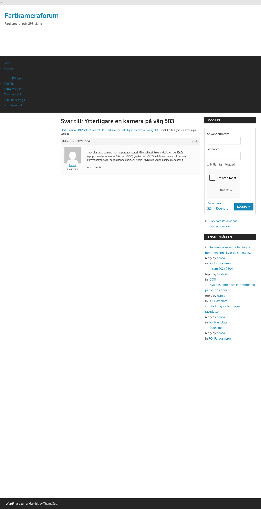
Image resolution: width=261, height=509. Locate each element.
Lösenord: (213, 149)
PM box (17, 78)
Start (7, 63)
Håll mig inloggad (222, 164)
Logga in (244, 206)
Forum (8, 68)
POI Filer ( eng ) (14, 100)
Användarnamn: (218, 134)
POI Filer (9, 84)
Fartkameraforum (32, 15)
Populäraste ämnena (223, 221)
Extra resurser (13, 89)
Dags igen (216, 328)
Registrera (214, 203)
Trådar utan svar (220, 226)
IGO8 (212, 279)
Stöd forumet (13, 105)
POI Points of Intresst (88, 130)
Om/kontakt (12, 94)
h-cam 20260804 (221, 269)
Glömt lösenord (217, 208)
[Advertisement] (182, 36)
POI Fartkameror (111, 130)
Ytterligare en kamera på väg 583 (140, 130)
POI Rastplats (218, 301)
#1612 (195, 141)
